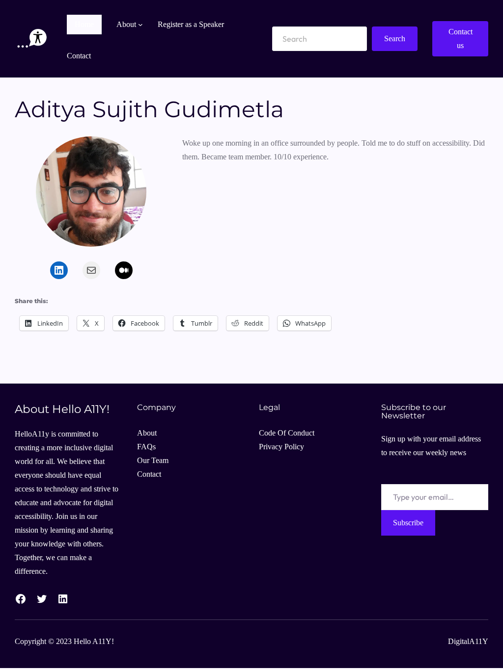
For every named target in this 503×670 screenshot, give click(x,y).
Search (394, 38)
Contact (149, 474)
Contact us (460, 38)
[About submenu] (140, 24)
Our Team (152, 460)
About (147, 433)
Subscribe (408, 522)
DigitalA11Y (468, 641)
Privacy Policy (281, 446)
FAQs (146, 446)
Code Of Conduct (286, 433)
